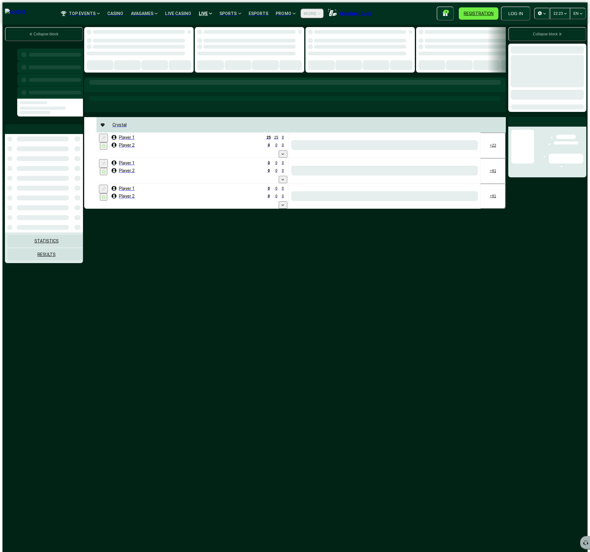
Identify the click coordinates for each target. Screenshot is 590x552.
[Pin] (103, 138)
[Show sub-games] (283, 154)
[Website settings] (541, 13)
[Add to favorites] (103, 146)
